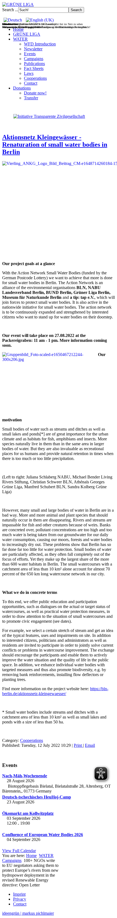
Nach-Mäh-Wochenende (24, 775)
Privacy (19, 899)
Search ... (10, 9)
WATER (20, 39)
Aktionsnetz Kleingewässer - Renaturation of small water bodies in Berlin (54, 144)
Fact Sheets (34, 68)
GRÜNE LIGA (26, 34)
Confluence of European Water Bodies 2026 (42, 834)
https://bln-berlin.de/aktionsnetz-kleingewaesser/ (55, 691)
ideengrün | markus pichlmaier (28, 913)
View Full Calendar (19, 850)
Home (18, 29)
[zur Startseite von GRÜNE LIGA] (18, 4)
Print (78, 745)
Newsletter (33, 49)
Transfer (31, 98)
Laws (28, 73)
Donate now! (35, 93)
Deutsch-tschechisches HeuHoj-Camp (36, 797)
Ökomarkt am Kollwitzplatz (28, 813)
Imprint (19, 894)
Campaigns (33, 58)
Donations (22, 88)
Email (90, 745)
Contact (30, 83)
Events (30, 53)
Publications (34, 63)
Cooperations (35, 78)
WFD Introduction (40, 44)
